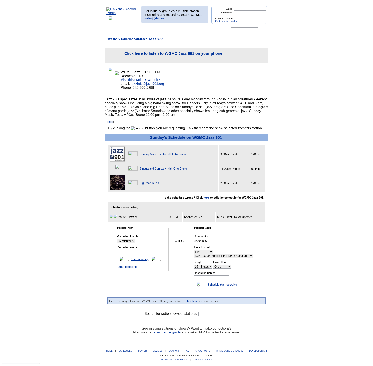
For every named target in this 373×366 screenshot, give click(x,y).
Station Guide (119, 39)
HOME (109, 351)
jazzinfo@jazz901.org (147, 84)
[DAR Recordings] (135, 29)
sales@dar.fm (154, 18)
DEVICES (158, 351)
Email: (229, 9)
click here (192, 301)
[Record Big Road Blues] (133, 183)
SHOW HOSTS (203, 351)
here (206, 197)
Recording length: (128, 236)
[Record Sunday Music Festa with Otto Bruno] (133, 154)
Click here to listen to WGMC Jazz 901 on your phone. (173, 53)
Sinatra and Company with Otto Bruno (163, 168)
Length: (198, 262)
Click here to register (226, 21)
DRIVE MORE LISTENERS (230, 351)
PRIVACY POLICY (203, 359)
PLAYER (142, 351)
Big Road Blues (149, 183)
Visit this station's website (140, 80)
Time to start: (202, 247)
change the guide (167, 332)
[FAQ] (190, 29)
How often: (220, 262)
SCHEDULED (126, 351)
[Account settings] (207, 29)
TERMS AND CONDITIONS (174, 359)
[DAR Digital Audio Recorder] (114, 29)
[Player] (156, 29)
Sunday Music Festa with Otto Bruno (163, 154)
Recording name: (127, 247)
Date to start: (202, 236)
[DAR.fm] (121, 13)
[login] (260, 17)
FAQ (187, 351)
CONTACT (174, 351)
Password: (226, 12)
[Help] (174, 29)
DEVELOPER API (258, 351)
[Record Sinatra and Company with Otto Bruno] (133, 168)
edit (110, 121)
